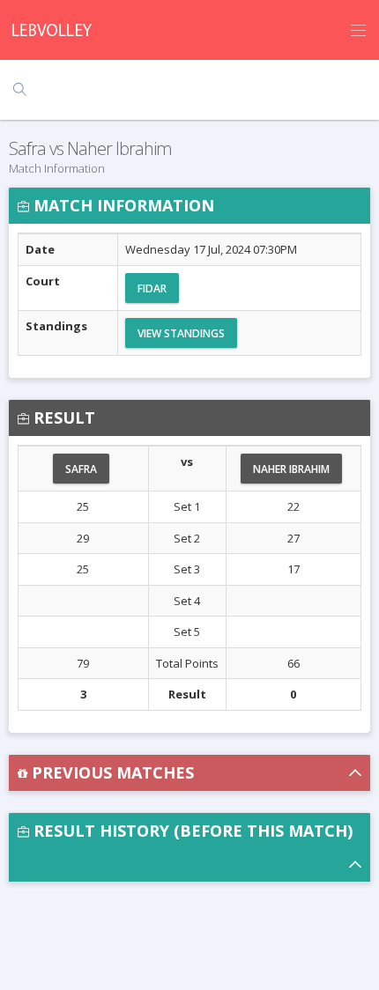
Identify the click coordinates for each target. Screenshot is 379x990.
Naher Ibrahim (291, 469)
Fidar (152, 288)
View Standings (181, 333)
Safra (81, 469)
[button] (189, 773)
